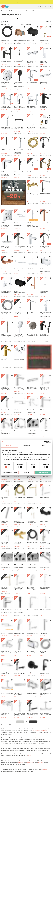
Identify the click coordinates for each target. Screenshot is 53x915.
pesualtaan (17, 753)
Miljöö (49, 24)
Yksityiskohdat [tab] (26, 445)
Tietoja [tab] (43, 445)
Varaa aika (44, 769)
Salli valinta (26, 472)
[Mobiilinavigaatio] (50, 6)
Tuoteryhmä (4, 18)
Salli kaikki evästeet (43, 472)
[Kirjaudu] (48, 6)
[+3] (20, 32)
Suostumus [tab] (9, 445)
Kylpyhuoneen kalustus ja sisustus (19, 10)
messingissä (30, 762)
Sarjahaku (18, 18)
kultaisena (40, 762)
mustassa (20, 762)
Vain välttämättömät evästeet (10, 472)
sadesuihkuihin (37, 737)
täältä (29, 755)
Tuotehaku (11, 18)
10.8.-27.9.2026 (26, 2)
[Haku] (41, 6)
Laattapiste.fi (4, 10)
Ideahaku (24, 18)
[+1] (7, 32)
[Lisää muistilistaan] (12, 27)
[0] (45, 6)
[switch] (20, 467)
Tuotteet (9, 10)
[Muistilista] (42, 6)
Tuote (46, 24)
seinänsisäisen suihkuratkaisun (39, 730)
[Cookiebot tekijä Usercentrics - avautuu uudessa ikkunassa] (45, 442)
